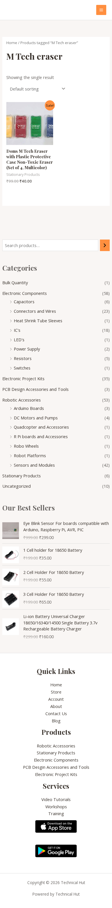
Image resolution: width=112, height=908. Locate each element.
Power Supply (27, 349)
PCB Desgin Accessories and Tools (56, 767)
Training (56, 813)
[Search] (105, 245)
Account (56, 699)
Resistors (23, 358)
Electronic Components (24, 293)
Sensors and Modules (34, 465)
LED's (19, 339)
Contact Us (56, 713)
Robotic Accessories (21, 400)
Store (56, 692)
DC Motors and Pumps (36, 418)
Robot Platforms (30, 455)
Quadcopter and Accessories (41, 427)
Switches (22, 368)
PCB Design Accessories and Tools (35, 389)
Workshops (56, 806)
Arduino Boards (29, 408)
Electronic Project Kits (23, 378)
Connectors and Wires (35, 311)
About (56, 706)
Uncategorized (16, 486)
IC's (17, 330)
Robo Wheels (26, 446)
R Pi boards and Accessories (41, 436)
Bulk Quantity (15, 282)
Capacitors (24, 301)
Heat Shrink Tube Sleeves (38, 320)
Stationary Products (21, 476)
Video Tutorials (56, 799)
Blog (56, 721)
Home (11, 42)
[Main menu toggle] (101, 10)
